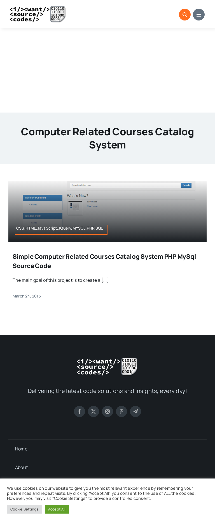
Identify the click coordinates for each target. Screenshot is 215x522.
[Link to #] (185, 14)
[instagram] (107, 411)
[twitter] (93, 411)
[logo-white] (107, 359)
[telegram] (135, 411)
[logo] (37, 8)
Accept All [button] (57, 509)
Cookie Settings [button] (24, 509)
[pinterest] (121, 411)
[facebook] (79, 411)
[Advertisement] (107, 70)
